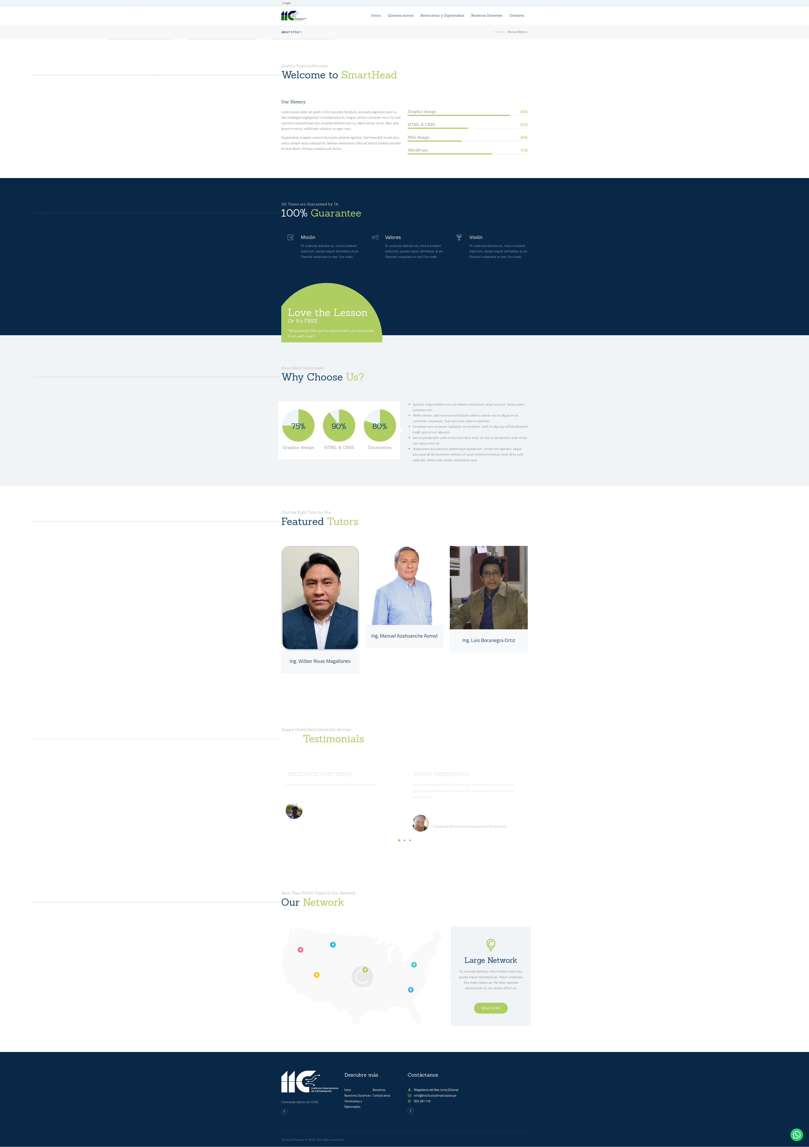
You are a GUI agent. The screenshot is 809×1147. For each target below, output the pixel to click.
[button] (796, 1134)
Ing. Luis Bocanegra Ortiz (488, 640)
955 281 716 (422, 1101)
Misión (308, 237)
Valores (393, 237)
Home (499, 32)
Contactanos (381, 1095)
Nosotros (379, 1089)
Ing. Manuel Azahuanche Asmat (404, 635)
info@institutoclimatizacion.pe (435, 1095)
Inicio (347, 1089)
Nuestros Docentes (357, 1095)
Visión (475, 237)
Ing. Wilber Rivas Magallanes (320, 661)
